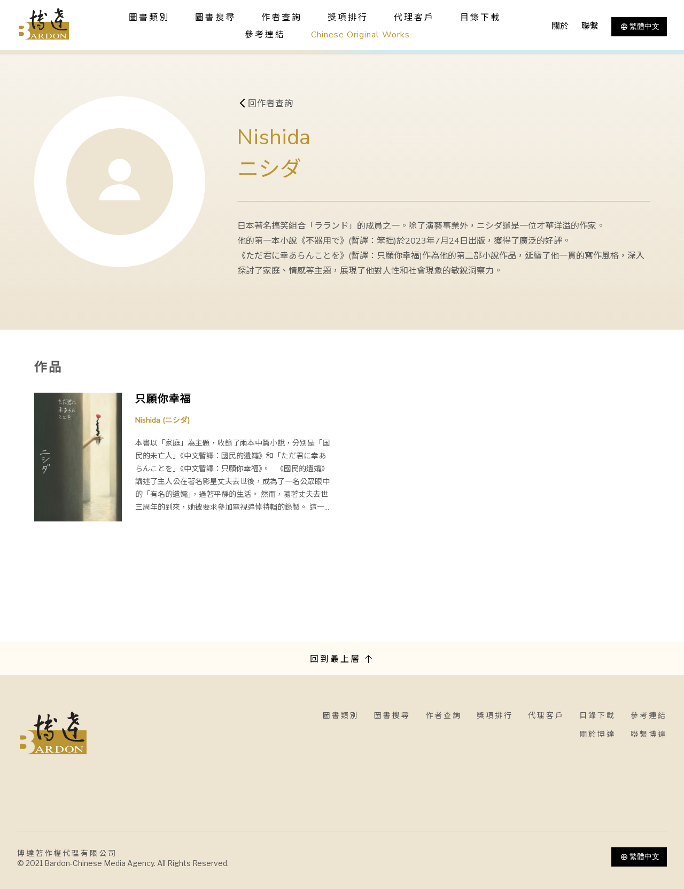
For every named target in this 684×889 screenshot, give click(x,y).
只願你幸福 (163, 399)
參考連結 (265, 35)
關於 (560, 26)
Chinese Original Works (360, 35)
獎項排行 (348, 18)
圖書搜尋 (392, 716)
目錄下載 (480, 18)
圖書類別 (341, 716)
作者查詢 (281, 18)
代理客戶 (414, 18)
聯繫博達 (649, 734)
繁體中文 (644, 26)
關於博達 (597, 734)
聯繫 (589, 26)
